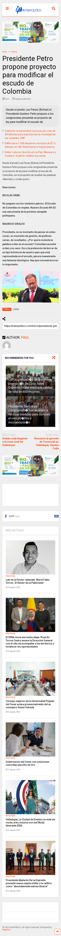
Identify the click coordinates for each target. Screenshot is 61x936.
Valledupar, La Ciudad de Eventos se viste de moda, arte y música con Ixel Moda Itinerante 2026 (30, 822)
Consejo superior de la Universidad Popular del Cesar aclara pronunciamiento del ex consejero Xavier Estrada (30, 704)
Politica (10, 576)
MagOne (6, 929)
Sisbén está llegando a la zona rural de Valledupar (14, 442)
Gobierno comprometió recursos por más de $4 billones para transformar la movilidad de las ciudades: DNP (30, 134)
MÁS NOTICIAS (15, 530)
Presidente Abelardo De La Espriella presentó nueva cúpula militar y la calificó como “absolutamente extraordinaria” (29, 883)
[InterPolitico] (26, 13)
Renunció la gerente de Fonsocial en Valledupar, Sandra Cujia (46, 443)
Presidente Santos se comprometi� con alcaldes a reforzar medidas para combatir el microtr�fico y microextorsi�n (29, 414)
